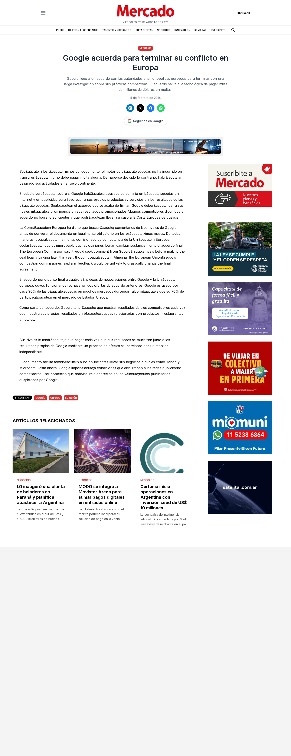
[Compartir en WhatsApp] (161, 108)
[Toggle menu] (43, 12)
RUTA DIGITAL (144, 29)
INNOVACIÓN (182, 29)
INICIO (60, 29)
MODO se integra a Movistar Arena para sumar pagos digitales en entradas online (102, 494)
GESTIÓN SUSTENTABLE (83, 29)
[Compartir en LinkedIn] (130, 108)
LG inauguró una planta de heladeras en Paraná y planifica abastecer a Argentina (41, 494)
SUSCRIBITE (218, 29)
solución (71, 397)
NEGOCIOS (163, 29)
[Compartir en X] (140, 108)
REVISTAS (200, 29)
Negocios (145, 48)
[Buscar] (233, 30)
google (40, 397)
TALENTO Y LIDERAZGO (116, 29)
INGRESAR (244, 12)
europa (55, 397)
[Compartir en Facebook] (150, 108)
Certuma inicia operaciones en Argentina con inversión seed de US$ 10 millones (163, 497)
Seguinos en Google (148, 121)
